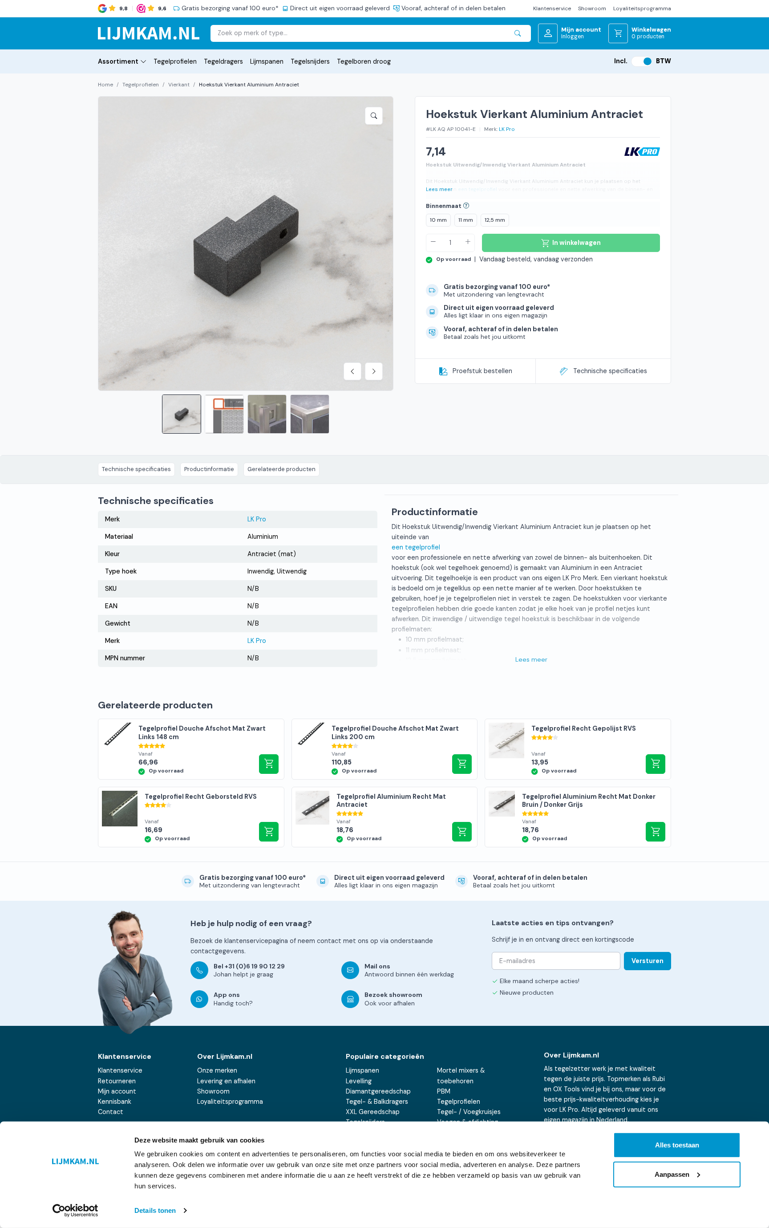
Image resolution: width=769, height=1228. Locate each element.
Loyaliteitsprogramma (642, 8)
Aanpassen (672, 1174)
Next (373, 371)
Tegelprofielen (175, 61)
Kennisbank (114, 1102)
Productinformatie (209, 469)
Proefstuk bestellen (482, 371)
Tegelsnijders (310, 61)
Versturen (647, 961)
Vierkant (179, 84)
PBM (443, 1091)
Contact (110, 1112)
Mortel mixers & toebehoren (461, 1075)
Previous (352, 371)
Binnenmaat (443, 206)
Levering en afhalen (226, 1081)
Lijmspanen (266, 61)
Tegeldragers (223, 61)
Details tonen (155, 1210)
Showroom (592, 8)
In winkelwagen (269, 764)
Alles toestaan (677, 1145)
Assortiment (118, 61)
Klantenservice (552, 8)
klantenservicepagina (256, 941)
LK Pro (507, 129)
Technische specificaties (610, 371)
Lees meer (439, 189)
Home (105, 84)
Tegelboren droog (364, 61)
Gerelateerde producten (281, 469)
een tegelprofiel (477, 189)
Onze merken (217, 1070)
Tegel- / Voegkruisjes (469, 1112)
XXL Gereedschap (373, 1112)
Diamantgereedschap (378, 1091)
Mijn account (117, 1091)
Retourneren (117, 1081)
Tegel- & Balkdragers (377, 1102)
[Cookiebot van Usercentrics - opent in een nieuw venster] (75, 1210)
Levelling (359, 1081)
